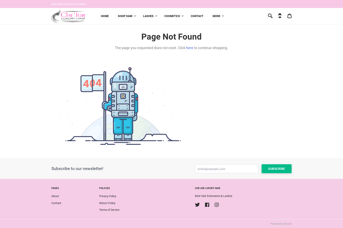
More (216, 16)
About (55, 196)
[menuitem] (105, 16)
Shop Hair (125, 16)
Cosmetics (172, 16)
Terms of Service (109, 209)
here (189, 48)
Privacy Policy (107, 196)
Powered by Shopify (281, 223)
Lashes (148, 16)
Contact (197, 16)
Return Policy (107, 203)
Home (105, 16)
